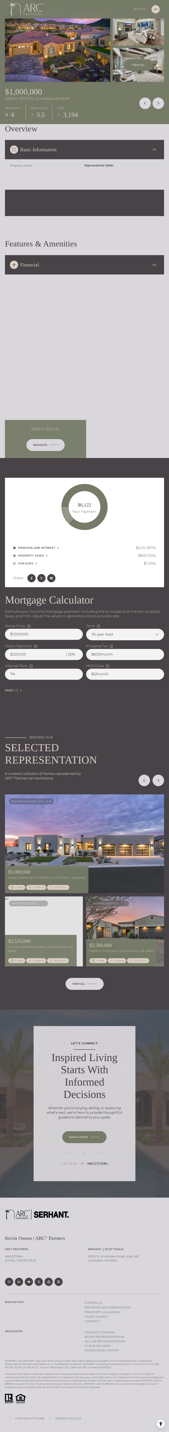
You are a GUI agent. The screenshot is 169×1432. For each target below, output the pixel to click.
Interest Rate (16, 666)
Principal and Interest (36, 548)
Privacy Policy (68, 1418)
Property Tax (97, 646)
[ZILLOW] (49, 1282)
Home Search (96, 1316)
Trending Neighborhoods (107, 1307)
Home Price (15, 626)
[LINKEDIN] (19, 1282)
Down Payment (18, 646)
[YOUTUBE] (29, 1282)
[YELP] (39, 1282)
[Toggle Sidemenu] (155, 9)
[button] (84, 1137)
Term (90, 626)
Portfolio (93, 1303)
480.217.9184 (139, 9)
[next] (158, 780)
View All (138, 64)
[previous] (144, 780)
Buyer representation (104, 1337)
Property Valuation (102, 1312)
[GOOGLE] (58, 1282)
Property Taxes (31, 555)
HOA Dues (95, 666)
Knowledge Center (101, 1350)
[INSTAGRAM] (9, 1282)
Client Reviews (97, 1346)
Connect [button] (92, 1321)
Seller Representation (105, 1341)
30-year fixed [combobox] (102, 634)
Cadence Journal (99, 1332)
